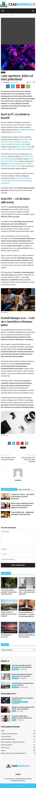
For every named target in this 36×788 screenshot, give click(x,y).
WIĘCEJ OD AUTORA (24, 489)
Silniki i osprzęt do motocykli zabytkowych (13, 753)
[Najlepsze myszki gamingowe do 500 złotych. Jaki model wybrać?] (5, 709)
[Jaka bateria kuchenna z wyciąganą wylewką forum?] (5, 700)
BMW (2, 731)
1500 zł (13, 144)
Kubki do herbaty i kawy (8, 739)
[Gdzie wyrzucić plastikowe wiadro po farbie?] (27, 627)
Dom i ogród (4, 587)
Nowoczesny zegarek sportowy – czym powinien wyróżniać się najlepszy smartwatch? (23, 505)
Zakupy (3, 72)
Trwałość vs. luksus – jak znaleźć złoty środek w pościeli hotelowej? (22, 496)
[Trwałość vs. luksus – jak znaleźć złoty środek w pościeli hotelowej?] (5, 496)
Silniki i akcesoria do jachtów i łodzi (8, 632)
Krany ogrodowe (6, 736)
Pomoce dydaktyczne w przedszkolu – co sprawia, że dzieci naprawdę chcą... (27, 614)
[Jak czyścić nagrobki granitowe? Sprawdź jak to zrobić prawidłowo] (9, 583)
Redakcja (6, 82)
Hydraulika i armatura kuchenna (19, 702)
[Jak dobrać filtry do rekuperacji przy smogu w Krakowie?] (9, 605)
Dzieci (20, 610)
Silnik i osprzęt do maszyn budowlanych (13, 742)
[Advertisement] (18, 31)
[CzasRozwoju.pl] (18, 4)
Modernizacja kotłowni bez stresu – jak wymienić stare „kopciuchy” (27, 592)
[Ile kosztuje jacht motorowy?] (9, 627)
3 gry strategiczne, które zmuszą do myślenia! (8, 458)
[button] (33, 10)
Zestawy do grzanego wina (9, 733)
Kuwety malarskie (23, 632)
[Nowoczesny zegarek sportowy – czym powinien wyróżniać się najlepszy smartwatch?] (5, 505)
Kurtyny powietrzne (6, 745)
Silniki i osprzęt (5, 747)
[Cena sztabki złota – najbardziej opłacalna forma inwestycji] (5, 514)
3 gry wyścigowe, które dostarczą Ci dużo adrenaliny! (28, 459)
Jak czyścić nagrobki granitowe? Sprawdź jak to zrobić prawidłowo (9, 592)
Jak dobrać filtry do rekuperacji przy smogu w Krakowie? (9, 614)
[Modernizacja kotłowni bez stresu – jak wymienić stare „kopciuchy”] (27, 583)
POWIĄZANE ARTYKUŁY (9, 489)
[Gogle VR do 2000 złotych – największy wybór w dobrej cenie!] (5, 718)
